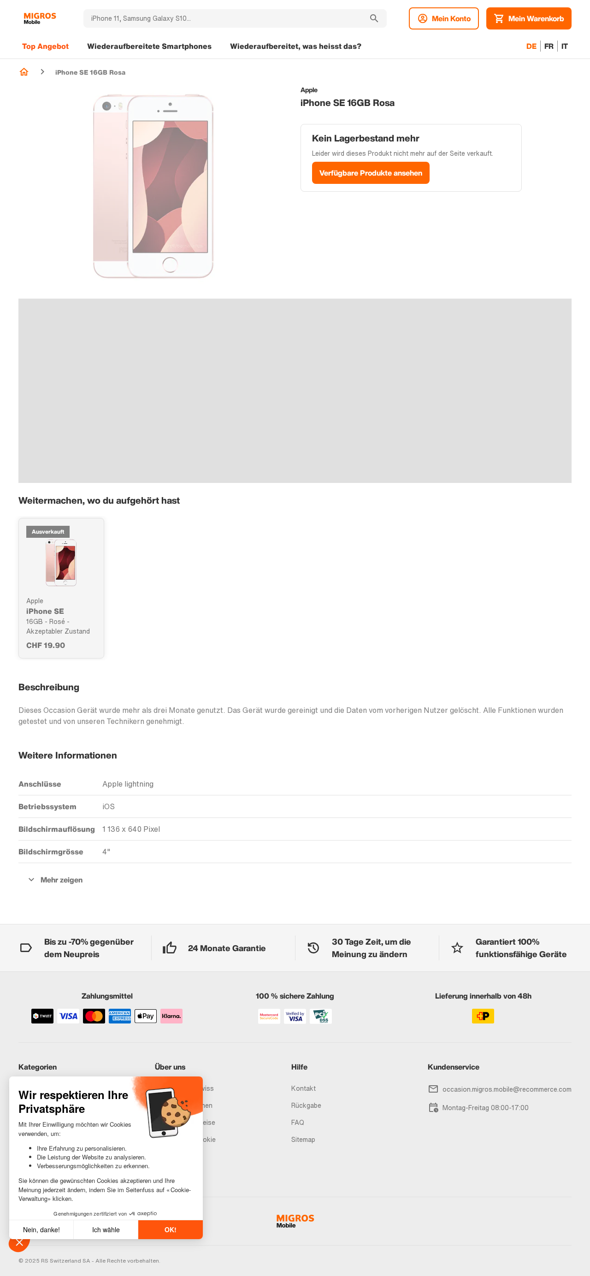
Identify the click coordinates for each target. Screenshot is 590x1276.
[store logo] (39, 18)
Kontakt (303, 1088)
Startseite (24, 71)
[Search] (374, 18)
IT (564, 46)
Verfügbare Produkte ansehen (370, 172)
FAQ (297, 1122)
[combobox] (222, 18)
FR (549, 46)
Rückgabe (306, 1105)
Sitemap (303, 1139)
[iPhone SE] (61, 562)
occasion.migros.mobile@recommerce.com (507, 1089)
